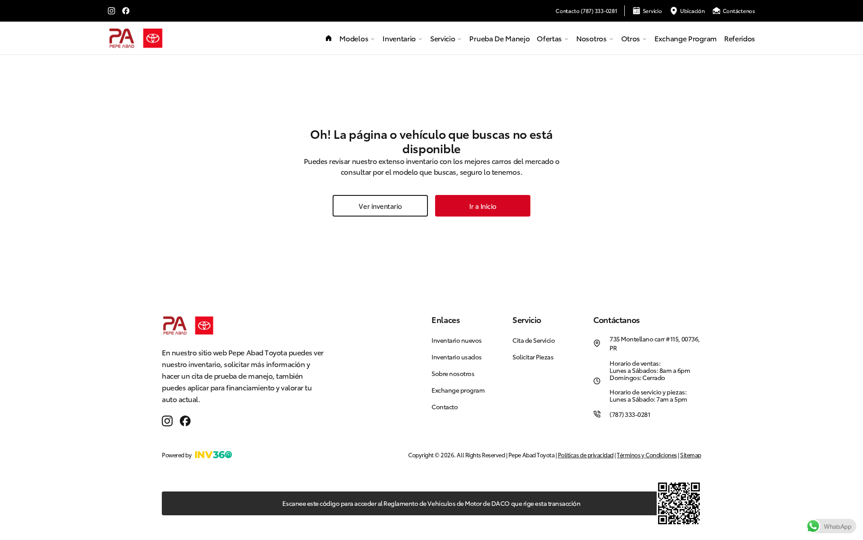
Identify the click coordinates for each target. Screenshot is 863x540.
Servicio (652, 10)
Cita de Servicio (533, 340)
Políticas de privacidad (586, 455)
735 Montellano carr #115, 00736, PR (654, 343)
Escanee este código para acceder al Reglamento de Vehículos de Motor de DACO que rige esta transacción (431, 503)
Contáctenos (739, 10)
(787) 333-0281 (629, 414)
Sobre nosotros (453, 373)
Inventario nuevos (457, 340)
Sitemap (690, 455)
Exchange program (685, 38)
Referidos (739, 38)
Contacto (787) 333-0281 (586, 10)
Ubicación (692, 10)
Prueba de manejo (499, 38)
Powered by (176, 455)
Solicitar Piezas (532, 356)
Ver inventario (380, 206)
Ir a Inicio (482, 206)
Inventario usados (457, 356)
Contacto (445, 406)
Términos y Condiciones (646, 455)
